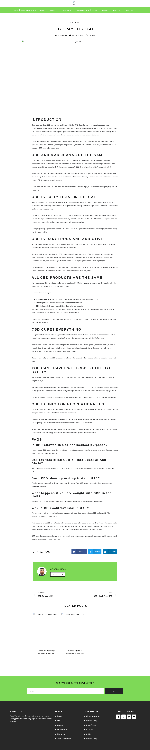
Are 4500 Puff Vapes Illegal (46, 650)
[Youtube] (134, 717)
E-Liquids (42, 10)
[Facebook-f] (118, 717)
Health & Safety (65, 10)
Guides (52, 10)
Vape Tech (129, 10)
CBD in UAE (75, 22)
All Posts (57, 574)
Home (16, 10)
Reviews (105, 10)
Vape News (117, 10)
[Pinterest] (129, 717)
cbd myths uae (58, 283)
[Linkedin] (123, 717)
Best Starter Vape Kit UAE (75, 650)
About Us (16, 711)
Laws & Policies (81, 10)
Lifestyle (94, 10)
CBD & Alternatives (27, 10)
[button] (79, 551)
